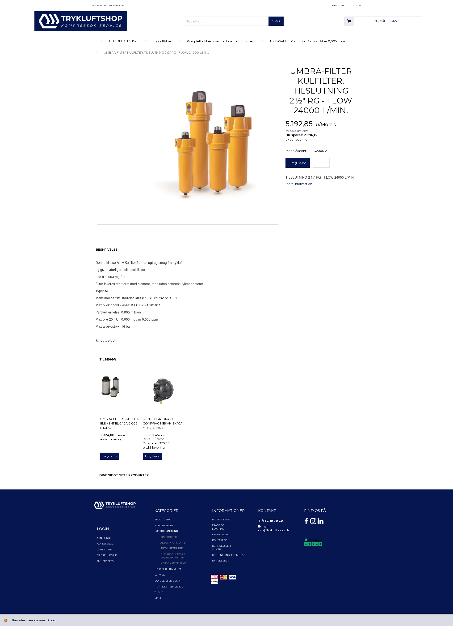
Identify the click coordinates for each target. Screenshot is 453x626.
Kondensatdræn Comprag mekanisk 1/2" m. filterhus (162, 423)
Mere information (298, 184)
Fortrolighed (221, 519)
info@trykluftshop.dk (273, 530)
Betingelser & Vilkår (221, 547)
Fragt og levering (218, 527)
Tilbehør (107, 359)
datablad (108, 340)
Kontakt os (219, 540)
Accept (52, 620)
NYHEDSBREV (220, 560)
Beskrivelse (106, 249)
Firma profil (220, 534)
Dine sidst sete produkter (124, 475)
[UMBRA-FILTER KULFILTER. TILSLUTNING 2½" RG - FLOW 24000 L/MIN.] (187, 144)
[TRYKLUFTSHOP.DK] (80, 21)
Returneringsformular (107, 5)
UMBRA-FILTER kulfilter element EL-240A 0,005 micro (119, 423)
